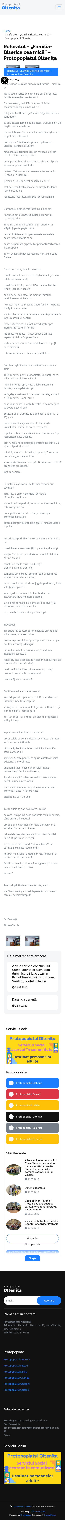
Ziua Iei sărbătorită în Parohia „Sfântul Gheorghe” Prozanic (41, 1222)
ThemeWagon (50, 1515)
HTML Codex (25, 1515)
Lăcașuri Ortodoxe (37, 1511)
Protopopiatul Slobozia (17, 1359)
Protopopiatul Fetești (16, 1365)
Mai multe (32, 1238)
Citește (32, 1258)
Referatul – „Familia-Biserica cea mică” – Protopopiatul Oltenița (30, 52)
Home (7, 31)
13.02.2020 (12, 80)
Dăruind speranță (24, 999)
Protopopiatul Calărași (16, 1390)
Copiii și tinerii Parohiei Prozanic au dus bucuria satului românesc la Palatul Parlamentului (41, 1205)
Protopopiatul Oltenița (16, 1377)
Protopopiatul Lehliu (15, 1371)
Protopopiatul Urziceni (17, 1383)
